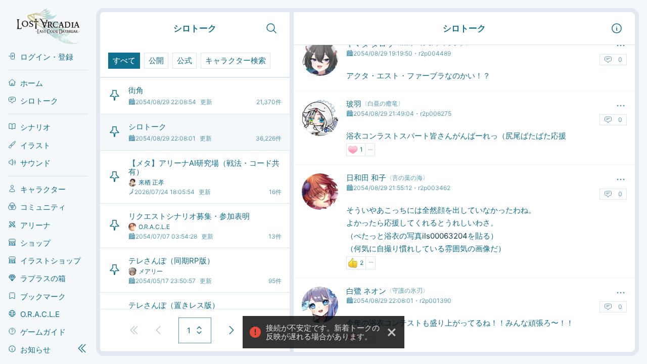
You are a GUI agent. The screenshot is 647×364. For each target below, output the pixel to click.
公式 (184, 60)
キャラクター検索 (235, 60)
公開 (156, 60)
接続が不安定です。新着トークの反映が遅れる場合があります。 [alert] (323, 332)
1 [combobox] (189, 330)
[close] (392, 332)
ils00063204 (445, 236)
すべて (124, 60)
